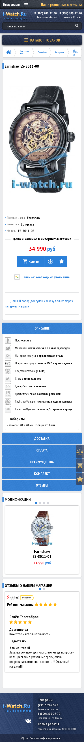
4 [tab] (48, 503)
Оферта (25, 738)
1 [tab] (36, 503)
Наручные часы (24, 52)
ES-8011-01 (42, 556)
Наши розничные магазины (61, 4)
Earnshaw (42, 52)
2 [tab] (40, 503)
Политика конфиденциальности (45, 738)
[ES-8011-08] (42, 139)
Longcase (59, 52)
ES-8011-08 (75, 52)
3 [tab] (44, 503)
